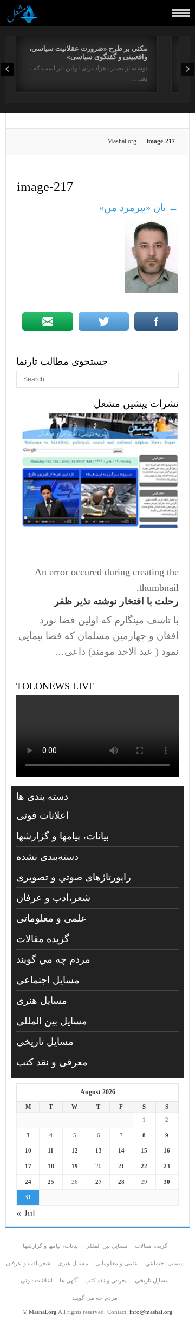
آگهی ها (69, 1280)
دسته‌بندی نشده (47, 856)
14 (121, 1150)
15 (144, 1150)
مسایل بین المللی (51, 1021)
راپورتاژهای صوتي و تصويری (73, 877)
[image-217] (151, 289)
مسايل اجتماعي (48, 980)
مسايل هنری (41, 1000)
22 (144, 1166)
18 (51, 1166)
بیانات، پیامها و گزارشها (62, 836)
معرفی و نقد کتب (52, 1062)
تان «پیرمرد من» (138, 207)
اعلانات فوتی (42, 815)
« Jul (25, 1213)
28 (121, 1182)
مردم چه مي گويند (53, 959)
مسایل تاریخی (45, 1041)
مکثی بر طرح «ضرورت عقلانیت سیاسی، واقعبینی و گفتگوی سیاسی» (88, 52)
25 (51, 1182)
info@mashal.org (151, 1311)
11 (51, 1150)
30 (167, 1182)
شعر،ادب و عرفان (53, 897)
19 (75, 1166)
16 (167, 1150)
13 (98, 1150)
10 (28, 1150)
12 (75, 1150)
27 (98, 1182)
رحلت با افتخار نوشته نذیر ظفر (116, 601)
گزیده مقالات (42, 938)
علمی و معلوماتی (51, 918)
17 (28, 1166)
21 (121, 1166)
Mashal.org (121, 141)
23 (167, 1166)
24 (28, 1182)
